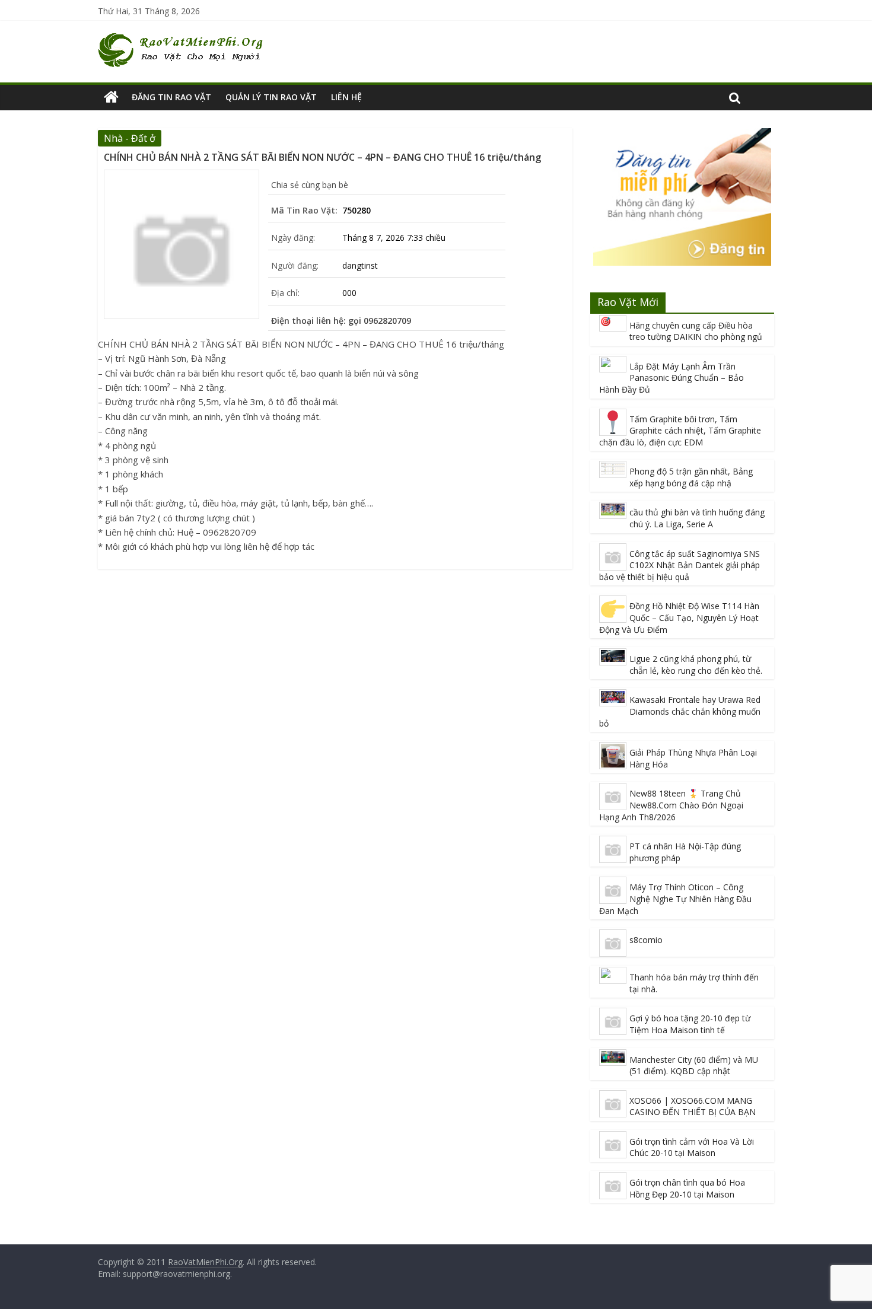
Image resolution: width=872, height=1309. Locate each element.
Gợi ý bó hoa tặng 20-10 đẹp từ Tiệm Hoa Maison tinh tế (689, 1024)
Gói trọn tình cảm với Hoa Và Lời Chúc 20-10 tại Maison (691, 1147)
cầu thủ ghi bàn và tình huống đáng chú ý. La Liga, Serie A (697, 518)
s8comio (646, 939)
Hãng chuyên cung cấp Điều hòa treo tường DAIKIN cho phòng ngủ (695, 331)
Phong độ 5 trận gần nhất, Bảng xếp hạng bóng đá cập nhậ (691, 477)
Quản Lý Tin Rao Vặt (271, 97)
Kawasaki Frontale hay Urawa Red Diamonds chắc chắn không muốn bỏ (679, 711)
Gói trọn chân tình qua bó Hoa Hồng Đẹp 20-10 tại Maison (687, 1188)
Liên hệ (346, 97)
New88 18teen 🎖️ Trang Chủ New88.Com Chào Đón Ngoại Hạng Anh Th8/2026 (671, 805)
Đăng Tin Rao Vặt (171, 97)
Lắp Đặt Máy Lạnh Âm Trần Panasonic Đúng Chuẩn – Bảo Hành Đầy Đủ (671, 378)
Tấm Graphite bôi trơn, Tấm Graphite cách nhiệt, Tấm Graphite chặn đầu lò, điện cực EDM (680, 430)
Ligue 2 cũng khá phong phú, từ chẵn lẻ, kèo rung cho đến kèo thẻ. (695, 664)
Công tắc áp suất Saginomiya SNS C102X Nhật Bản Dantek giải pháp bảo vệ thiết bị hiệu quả (679, 565)
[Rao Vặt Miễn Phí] (111, 97)
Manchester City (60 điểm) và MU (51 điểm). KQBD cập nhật (693, 1065)
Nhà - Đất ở (129, 138)
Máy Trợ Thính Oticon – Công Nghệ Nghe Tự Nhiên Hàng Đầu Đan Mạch (675, 898)
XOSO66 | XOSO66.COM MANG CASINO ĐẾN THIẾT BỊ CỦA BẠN (692, 1106)
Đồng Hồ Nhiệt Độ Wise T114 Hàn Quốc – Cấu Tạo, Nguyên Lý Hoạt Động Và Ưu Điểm (679, 617)
